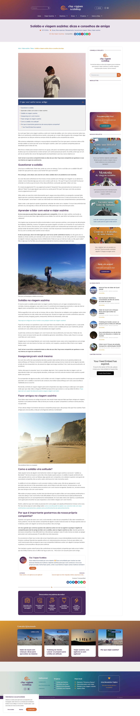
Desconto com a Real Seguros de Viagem (27, 607)
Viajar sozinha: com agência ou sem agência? (81, 652)
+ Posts (33, 568)
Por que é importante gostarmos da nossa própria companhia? (40, 124)
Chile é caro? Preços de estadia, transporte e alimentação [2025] (110, 345)
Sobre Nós (42, 682)
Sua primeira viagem (80, 30)
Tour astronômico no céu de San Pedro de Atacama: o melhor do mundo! (109, 334)
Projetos (83, 16)
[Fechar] (37, 694)
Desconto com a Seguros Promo (40, 607)
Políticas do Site (44, 685)
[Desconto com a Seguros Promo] (39, 600)
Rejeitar (21, 709)
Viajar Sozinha (49, 16)
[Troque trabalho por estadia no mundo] (76, 600)
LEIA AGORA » (102, 293)
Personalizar (11, 709)
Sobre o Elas (96, 16)
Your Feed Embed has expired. (31, 127)
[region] (21, 703)
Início (39, 16)
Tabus (89, 30)
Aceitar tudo (31, 709)
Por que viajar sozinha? (110, 650)
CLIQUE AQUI (105, 126)
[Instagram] (105, 8)
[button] (75, 34)
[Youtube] (108, 8)
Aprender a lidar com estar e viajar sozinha (34, 110)
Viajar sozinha (96, 30)
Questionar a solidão (27, 108)
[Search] (48, 8)
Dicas (73, 16)
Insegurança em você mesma (30, 116)
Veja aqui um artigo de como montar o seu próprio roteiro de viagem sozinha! (42, 320)
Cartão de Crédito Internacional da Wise (52, 607)
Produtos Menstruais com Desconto (64, 607)
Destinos (62, 16)
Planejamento (69, 30)
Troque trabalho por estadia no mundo (76, 607)
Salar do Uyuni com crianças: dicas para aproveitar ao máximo (108, 311)
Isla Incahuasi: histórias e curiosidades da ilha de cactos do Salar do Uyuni (109, 299)
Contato (42, 688)
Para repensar (60, 30)
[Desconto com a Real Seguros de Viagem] (27, 600)
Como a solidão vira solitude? (30, 121)
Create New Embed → (105, 373)
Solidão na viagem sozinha (29, 113)
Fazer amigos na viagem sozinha (31, 119)
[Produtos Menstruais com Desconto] (64, 600)
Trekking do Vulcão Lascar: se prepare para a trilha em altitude (110, 322)
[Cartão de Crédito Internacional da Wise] (52, 600)
